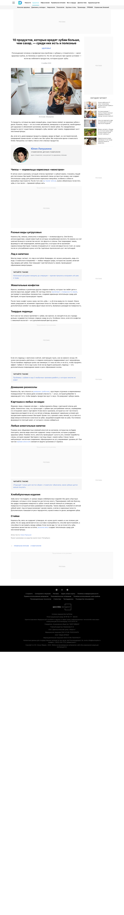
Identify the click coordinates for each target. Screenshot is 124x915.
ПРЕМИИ (90, 7)
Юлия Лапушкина (41, 148)
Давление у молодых (38, 7)
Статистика (57, 599)
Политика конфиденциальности (88, 593)
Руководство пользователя (85, 599)
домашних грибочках (41, 391)
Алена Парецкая (25, 535)
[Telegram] (67, 589)
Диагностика (82, 2)
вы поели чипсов (49, 181)
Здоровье (35, 2)
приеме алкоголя (23, 442)
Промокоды (81, 7)
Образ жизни (45, 2)
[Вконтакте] (56, 589)
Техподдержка (68, 599)
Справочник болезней (101, 7)
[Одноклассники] (62, 589)
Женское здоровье (23, 7)
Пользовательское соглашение (61, 596)
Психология (60, 7)
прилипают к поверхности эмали (64, 292)
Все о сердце (71, 2)
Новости (28, 2)
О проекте (29, 593)
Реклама (56, 593)
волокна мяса (43, 527)
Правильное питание (58, 2)
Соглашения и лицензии (43, 593)
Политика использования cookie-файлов (87, 596)
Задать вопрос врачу (68, 593)
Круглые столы (71, 7)
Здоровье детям (94, 2)
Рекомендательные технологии (40, 599)
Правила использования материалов (36, 596)
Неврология (51, 7)
